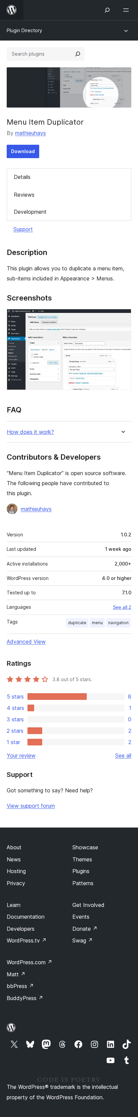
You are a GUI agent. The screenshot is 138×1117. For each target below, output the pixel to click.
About (14, 847)
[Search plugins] (77, 54)
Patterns (82, 883)
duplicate (77, 622)
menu (97, 622)
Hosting (16, 871)
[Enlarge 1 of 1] (122, 318)
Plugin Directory (24, 30)
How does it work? (30, 432)
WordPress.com (29, 962)
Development (30, 211)
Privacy (16, 883)
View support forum (31, 805)
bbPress (20, 986)
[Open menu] (127, 10)
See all (123, 755)
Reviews (24, 194)
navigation (118, 622)
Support (23, 229)
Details (22, 177)
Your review (21, 755)
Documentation (26, 916)
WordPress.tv (27, 940)
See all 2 (122, 607)
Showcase (85, 847)
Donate (84, 928)
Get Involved (88, 905)
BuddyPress (25, 998)
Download (23, 151)
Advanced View (26, 641)
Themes (82, 859)
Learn (13, 905)
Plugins (80, 871)
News (14, 859)
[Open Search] (107, 10)
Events (80, 916)
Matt (16, 974)
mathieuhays (30, 133)
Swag (82, 940)
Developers (20, 928)
